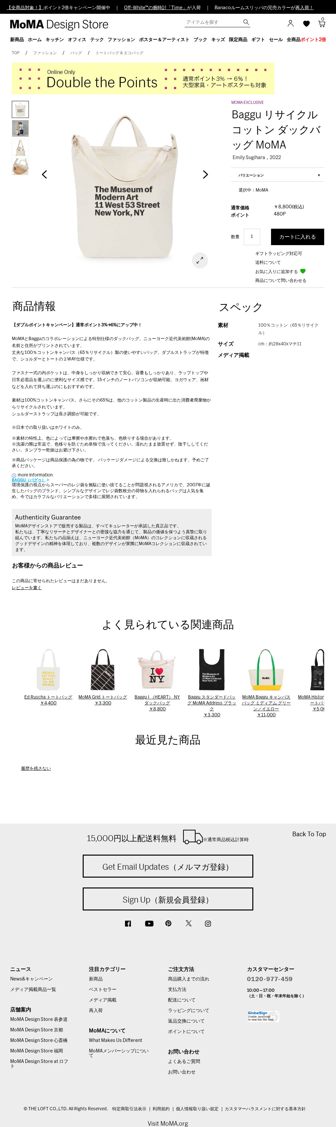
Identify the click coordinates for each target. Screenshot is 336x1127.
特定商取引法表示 (129, 1109)
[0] (319, 26)
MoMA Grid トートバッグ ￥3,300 (102, 700)
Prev (44, 178)
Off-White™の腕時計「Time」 (155, 8)
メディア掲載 (102, 1000)
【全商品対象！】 (25, 8)
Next (205, 178)
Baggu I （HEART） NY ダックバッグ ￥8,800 (157, 703)
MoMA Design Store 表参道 (39, 1019)
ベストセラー (102, 989)
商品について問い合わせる (280, 281)
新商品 (96, 979)
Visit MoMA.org (168, 1123)
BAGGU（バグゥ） (29, 480)
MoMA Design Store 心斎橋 (39, 1040)
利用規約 (161, 1109)
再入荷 (96, 1010)
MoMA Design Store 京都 (36, 1030)
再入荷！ (304, 8)
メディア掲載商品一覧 (33, 989)
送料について (268, 263)
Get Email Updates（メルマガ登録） (167, 866)
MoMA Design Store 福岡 (36, 1051)
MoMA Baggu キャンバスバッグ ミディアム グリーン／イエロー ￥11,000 (266, 706)
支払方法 (177, 989)
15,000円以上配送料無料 (168, 838)
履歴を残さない (36, 769)
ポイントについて (186, 1031)
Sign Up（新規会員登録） (168, 899)
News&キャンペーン (31, 979)
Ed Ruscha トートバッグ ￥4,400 (48, 700)
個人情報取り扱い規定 (197, 1109)
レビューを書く (27, 588)
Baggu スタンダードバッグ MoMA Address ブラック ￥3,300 (211, 706)
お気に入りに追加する (277, 272)
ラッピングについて (188, 1010)
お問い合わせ (182, 1072)
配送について (182, 1000)
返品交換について (186, 1021)
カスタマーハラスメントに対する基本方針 (265, 1109)
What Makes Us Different (115, 1040)
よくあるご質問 (184, 1061)
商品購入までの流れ (188, 979)
